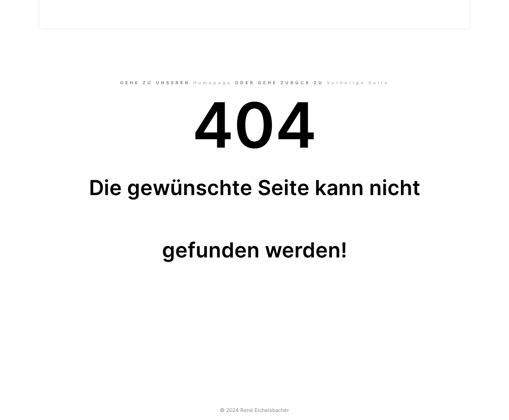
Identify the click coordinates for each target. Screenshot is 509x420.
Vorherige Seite (358, 82)
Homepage (212, 82)
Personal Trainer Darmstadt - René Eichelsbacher (88, 14)
